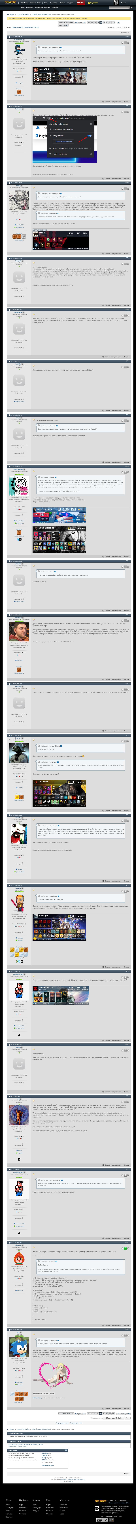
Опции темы (123, 32)
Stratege (20, 938)
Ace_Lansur (20, 1382)
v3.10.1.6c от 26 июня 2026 (118, 1503)
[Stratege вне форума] (19, 903)
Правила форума (48, 1465)
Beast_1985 (20, 225)
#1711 (127, 683)
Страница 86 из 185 (66, 22)
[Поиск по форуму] (132, 8)
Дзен (62, 1514)
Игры (8, 1505)
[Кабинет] (55, 7)
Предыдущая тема (62, 1423)
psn (15, 1444)
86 (101, 22)
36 (89, 22)
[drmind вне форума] (19, 1064)
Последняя (62, 25)
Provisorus (20, 660)
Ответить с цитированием (113, 102)
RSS (120, 1516)
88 (107, 22)
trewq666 (20, 83)
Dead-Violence (20, 521)
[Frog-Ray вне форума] (19, 753)
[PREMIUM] (81, 2)
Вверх (126, 102)
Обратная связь (111, 1516)
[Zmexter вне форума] (19, 834)
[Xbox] (39, 2)
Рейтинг (22, 1511)
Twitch (62, 1511)
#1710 (127, 615)
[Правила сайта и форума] (47, 7)
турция (40, 1444)
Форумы (9, 1511)
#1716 (127, 1044)
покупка (27, 1444)
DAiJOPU (20, 788)
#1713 (127, 815)
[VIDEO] (44, 1460)
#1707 (127, 415)
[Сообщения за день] (27, 8)
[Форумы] (70, 2)
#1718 (127, 1169)
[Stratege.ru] (10, 2)
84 (95, 22)
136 (113, 22)
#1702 (127, 106)
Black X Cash (20, 523)
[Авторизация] (121, 2)
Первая (79, 23)
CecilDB (20, 1153)
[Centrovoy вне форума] (19, 124)
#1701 (127, 36)
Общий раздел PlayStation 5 (41, 14)
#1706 (127, 361)
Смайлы (45, 1455)
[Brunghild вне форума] (19, 277)
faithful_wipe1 (20, 401)
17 (125, 1248)
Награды (19, 89)
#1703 (127, 183)
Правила (9, 1517)
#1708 (127, 466)
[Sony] (24, 2)
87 (104, 22)
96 (110, 22)
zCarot (71, 1481)
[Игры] (46, 2)
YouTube (63, 1505)
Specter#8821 (20, 872)
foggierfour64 (20, 227)
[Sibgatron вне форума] (19, 1258)
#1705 (127, 309)
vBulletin (63, 1479)
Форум (12, 14)
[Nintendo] (33, 2)
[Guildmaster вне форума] (19, 329)
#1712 (127, 735)
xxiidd (20, 1150)
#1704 (127, 258)
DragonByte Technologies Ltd (76, 1479)
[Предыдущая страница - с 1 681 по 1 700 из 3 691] (84, 23)
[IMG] (44, 1458)
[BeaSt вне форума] (19, 200)
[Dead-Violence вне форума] (19, 486)
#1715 (127, 971)
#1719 (127, 1242)
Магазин (9, 1514)
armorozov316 (20, 1026)
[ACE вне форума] (19, 1347)
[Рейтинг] (62, 2)
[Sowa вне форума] (19, 434)
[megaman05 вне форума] (19, 51)
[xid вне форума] (19, 1115)
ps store (11, 1444)
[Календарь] (54, 2)
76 (92, 22)
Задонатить (94, 3)
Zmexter (20, 869)
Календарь (10, 1508)
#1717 (127, 1096)
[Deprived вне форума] (19, 703)
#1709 (127, 561)
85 (98, 22)
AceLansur (20, 1385)
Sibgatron (20, 1290)
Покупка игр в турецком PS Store (25, 27)
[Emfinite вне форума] (19, 380)
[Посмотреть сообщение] (61, 47)
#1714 (127, 885)
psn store (21, 1444)
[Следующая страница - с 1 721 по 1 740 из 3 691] (118, 23)
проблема (34, 1444)
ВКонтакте (64, 1508)
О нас (101, 1516)
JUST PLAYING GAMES (40, 230)
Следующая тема (76, 1423)
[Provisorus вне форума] (19, 631)
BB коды (45, 1453)
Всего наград (18, 95)
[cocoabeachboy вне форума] (19, 990)
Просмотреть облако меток (17, 1446)
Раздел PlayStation (23, 14)
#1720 (127, 1329)
